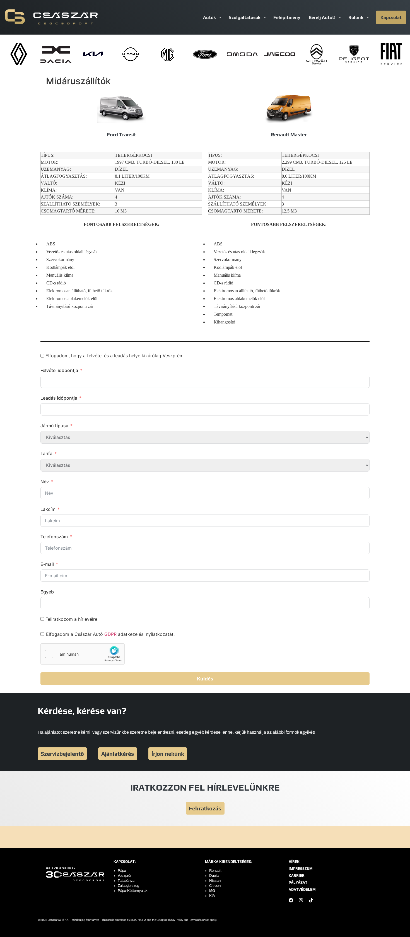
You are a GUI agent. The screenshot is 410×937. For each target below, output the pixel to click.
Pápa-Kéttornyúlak (133, 891)
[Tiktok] (311, 900)
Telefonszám (54, 536)
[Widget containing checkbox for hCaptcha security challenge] (82, 654)
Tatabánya (126, 881)
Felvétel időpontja (59, 370)
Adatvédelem (302, 889)
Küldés (205, 679)
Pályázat (298, 882)
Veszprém (125, 876)
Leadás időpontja (58, 398)
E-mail (47, 564)
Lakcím (48, 509)
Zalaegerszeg (128, 886)
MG (212, 891)
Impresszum (301, 868)
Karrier (297, 875)
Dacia (214, 876)
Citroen (215, 886)
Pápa (122, 871)
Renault (215, 871)
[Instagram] (301, 900)
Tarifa (46, 453)
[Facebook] (291, 900)
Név (44, 481)
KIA (212, 896)
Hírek (294, 861)
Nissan (215, 881)
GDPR (110, 634)
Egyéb (47, 592)
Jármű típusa (54, 425)
